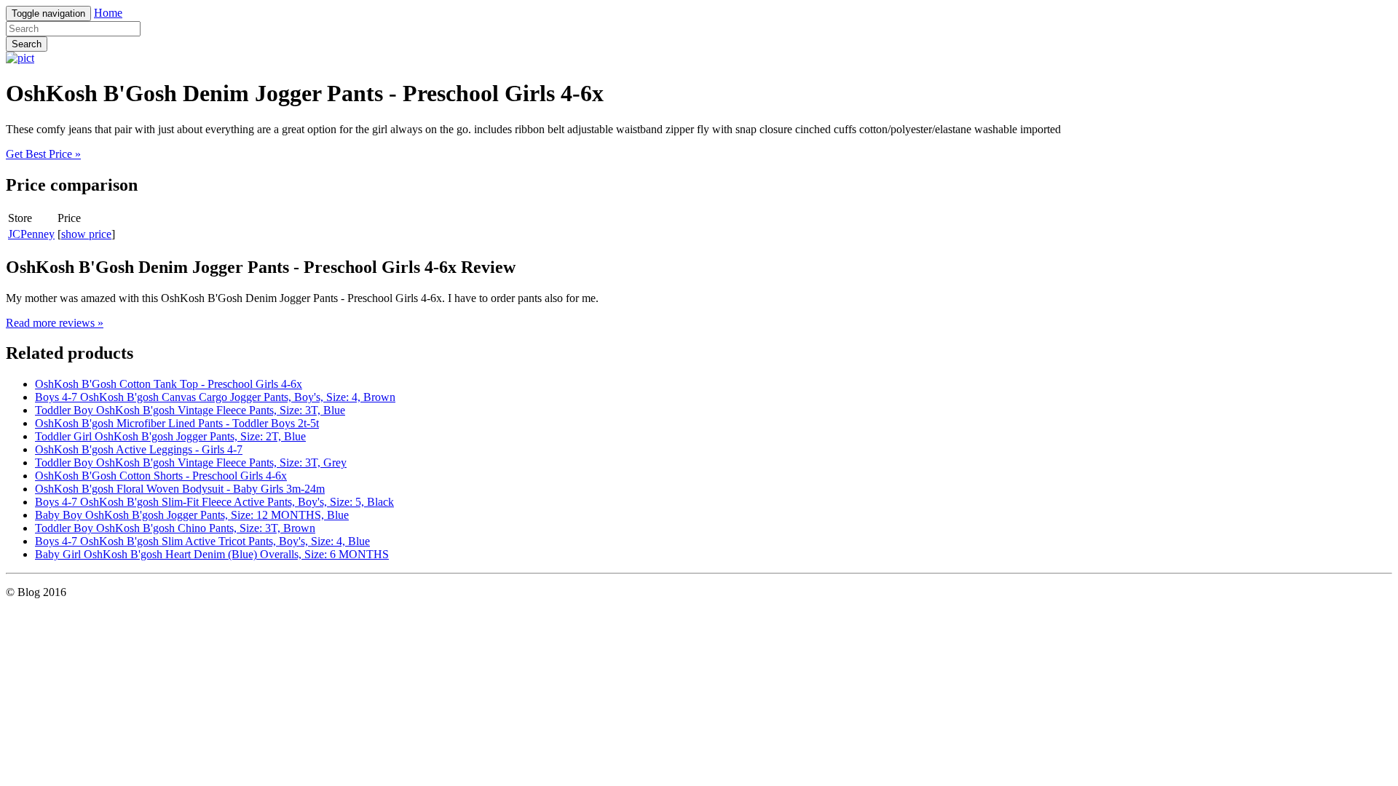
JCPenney (31, 234)
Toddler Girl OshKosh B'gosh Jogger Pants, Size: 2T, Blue (170, 436)
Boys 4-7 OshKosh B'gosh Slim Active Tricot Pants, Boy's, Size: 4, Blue (202, 541)
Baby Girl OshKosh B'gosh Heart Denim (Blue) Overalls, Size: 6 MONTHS (212, 554)
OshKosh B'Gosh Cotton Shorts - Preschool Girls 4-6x (161, 475)
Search (27, 44)
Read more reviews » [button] (54, 323)
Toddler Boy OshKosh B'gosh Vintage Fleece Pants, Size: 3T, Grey (191, 462)
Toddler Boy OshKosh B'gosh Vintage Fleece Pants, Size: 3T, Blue (190, 410)
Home (108, 13)
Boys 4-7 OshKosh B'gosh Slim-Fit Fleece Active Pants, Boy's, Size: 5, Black (214, 502)
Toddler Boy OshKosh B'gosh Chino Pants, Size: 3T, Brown (175, 528)
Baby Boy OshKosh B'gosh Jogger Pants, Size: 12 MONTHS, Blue (192, 515)
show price (86, 234)
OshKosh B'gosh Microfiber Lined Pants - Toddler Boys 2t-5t (177, 423)
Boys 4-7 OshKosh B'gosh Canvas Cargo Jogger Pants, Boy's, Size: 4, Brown (215, 397)
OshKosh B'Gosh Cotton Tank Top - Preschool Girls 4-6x (168, 384)
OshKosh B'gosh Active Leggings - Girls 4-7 (138, 449)
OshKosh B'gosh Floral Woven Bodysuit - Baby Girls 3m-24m (180, 489)
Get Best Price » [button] (43, 154)
